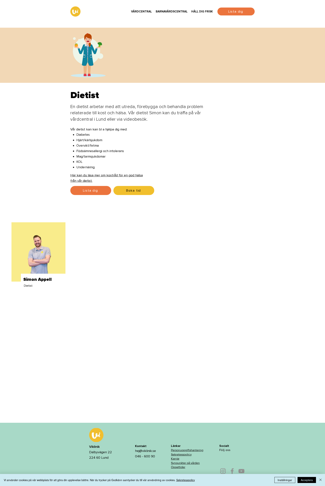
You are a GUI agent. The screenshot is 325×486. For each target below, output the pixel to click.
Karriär (175, 458)
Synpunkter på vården (185, 463)
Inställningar (285, 480)
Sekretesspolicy (181, 454)
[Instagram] (223, 471)
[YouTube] (241, 471)
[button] (141, 11)
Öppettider (178, 467)
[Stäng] (320, 480)
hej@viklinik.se (145, 451)
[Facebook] (232, 471)
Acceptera (307, 480)
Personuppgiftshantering (187, 450)
